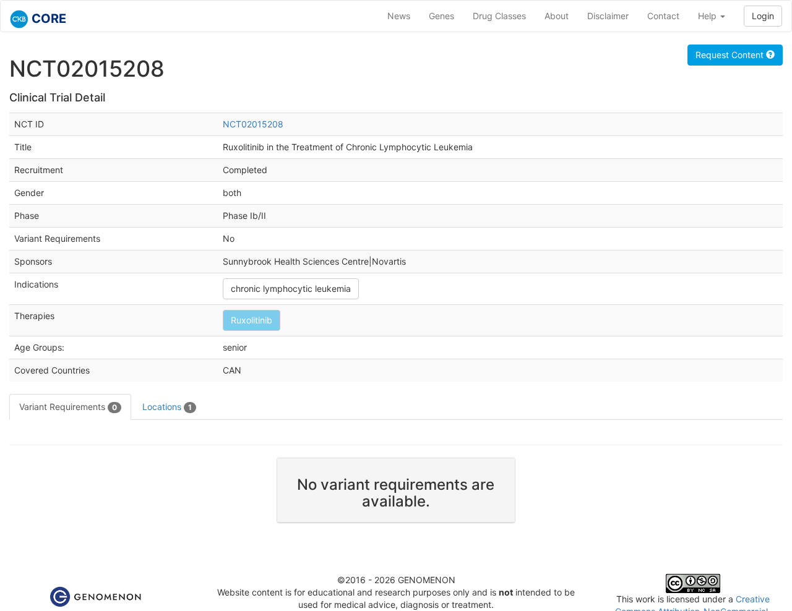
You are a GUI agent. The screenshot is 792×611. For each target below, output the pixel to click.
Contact (663, 16)
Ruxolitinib (251, 320)
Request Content (730, 54)
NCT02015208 (253, 124)
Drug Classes (499, 16)
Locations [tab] (167, 406)
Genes (441, 16)
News (398, 16)
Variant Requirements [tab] (68, 406)
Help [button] (708, 16)
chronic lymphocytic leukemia (291, 288)
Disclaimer (608, 16)
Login (763, 16)
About (556, 16)
